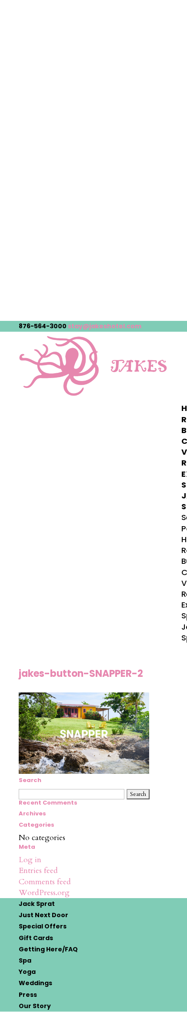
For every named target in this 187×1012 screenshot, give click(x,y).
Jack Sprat (37, 903)
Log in (30, 859)
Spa (25, 960)
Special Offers (43, 926)
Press (28, 994)
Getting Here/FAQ (48, 949)
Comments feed (45, 881)
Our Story (35, 1006)
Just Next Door (43, 915)
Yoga (27, 971)
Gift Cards (36, 938)
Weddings (35, 983)
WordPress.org (44, 892)
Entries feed (38, 870)
